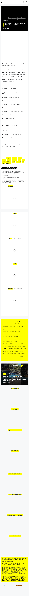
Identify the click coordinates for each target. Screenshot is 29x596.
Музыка (16, 336)
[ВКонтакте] (2, 168)
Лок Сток (5, 336)
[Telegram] (6, 168)
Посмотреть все (18, 186)
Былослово (12, 326)
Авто (18, 321)
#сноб (23, 579)
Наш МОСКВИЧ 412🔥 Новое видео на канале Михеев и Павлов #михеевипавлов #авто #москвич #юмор (14, 378)
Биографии (6, 20)
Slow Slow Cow (12, 321)
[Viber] (10, 168)
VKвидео (8, 163)
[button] (24, 2)
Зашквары (11, 331)
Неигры (15, 339)
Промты (21, 343)
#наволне (4, 579)
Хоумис (21, 351)
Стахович (19, 161)
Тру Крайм (23, 348)
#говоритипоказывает (14, 579)
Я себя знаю (6, 358)
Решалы (9, 346)
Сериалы (5, 348)
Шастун (23, 353)
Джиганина (18, 328)
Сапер (4, 161)
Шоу (23, 161)
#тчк (8, 580)
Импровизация (7, 334)
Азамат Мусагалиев (8, 323)
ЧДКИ (11, 353)
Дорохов (24, 329)
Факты (11, 351)
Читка (15, 353)
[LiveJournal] (14, 168)
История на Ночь (15, 333)
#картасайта (21, 580)
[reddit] (16, 168)
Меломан (10, 336)
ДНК (14, 328)
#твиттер (13, 580)
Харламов (16, 351)
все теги (4, 563)
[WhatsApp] (12, 168)
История (20, 158)
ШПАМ (19, 353)
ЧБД (8, 353)
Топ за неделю (13, 563)
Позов (17, 343)
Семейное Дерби (22, 346)
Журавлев (5, 331)
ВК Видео (15, 158)
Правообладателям (16, 564)
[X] (8, 168)
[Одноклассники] (4, 168)
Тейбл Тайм (16, 348)
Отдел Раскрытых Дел (7, 341)
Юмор (4, 163)
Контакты (23, 334)
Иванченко (17, 331)
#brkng (21, 578)
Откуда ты (16, 341)
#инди (3, 580)
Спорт (13, 161)
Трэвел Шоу (6, 351)
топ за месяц (22, 563)
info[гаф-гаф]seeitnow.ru (15, 559)
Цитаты (4, 353)
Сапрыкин (9, 161)
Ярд (11, 358)
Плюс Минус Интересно (8, 343)
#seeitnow (12, 576)
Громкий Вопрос (7, 329)
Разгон (4, 346)
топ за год (6, 564)
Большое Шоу (6, 326)
